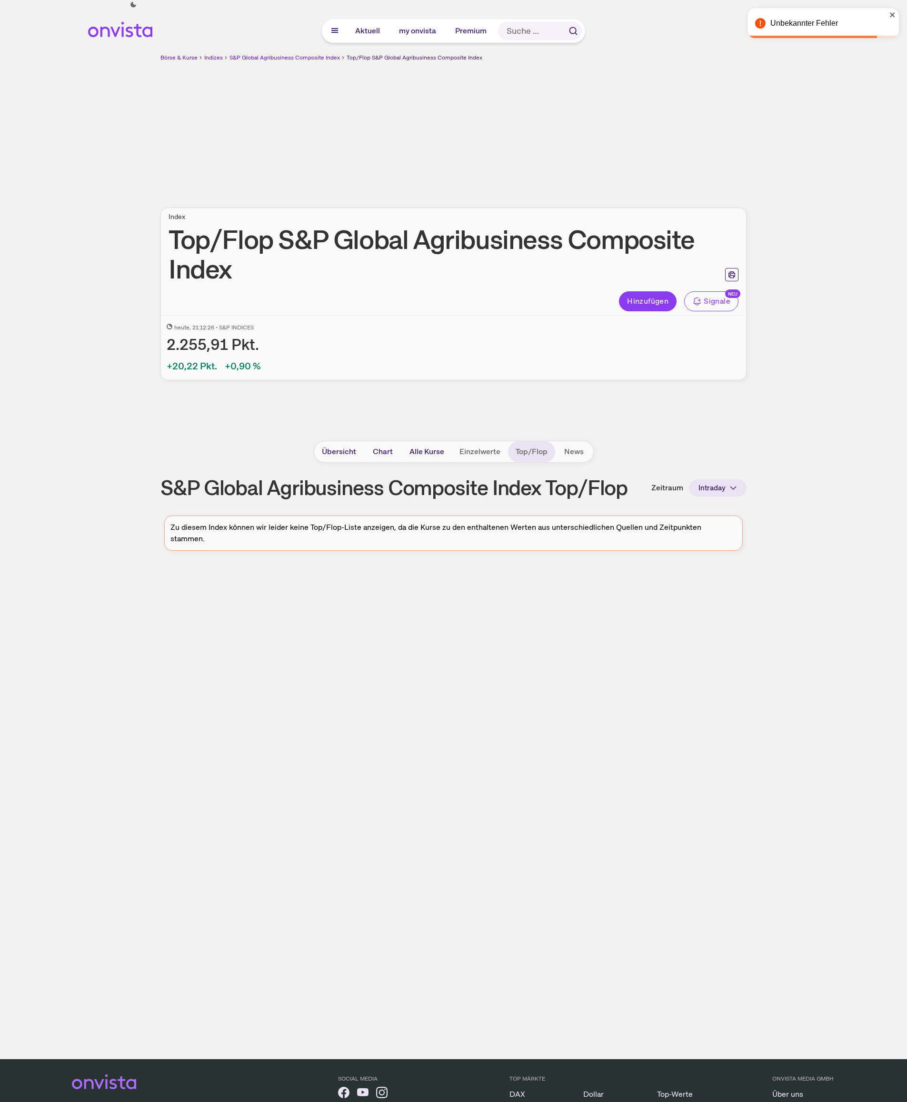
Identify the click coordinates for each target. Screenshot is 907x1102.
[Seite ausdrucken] (731, 274)
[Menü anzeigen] (334, 30)
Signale (717, 301)
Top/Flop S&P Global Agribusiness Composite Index (414, 57)
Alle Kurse (426, 452)
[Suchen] (573, 31)
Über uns (787, 1094)
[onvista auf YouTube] (363, 1094)
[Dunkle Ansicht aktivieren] (133, 5)
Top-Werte (675, 1094)
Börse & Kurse (179, 57)
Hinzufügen (647, 301)
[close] (892, 15)
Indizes (213, 57)
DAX (517, 1094)
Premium (471, 31)
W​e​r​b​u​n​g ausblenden (536, 129)
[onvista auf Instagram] (382, 1094)
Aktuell (368, 31)
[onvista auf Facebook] (343, 1094)
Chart (383, 452)
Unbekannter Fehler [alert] (804, 23)
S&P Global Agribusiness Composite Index (284, 57)
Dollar (593, 1094)
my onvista (418, 31)
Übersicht (339, 452)
